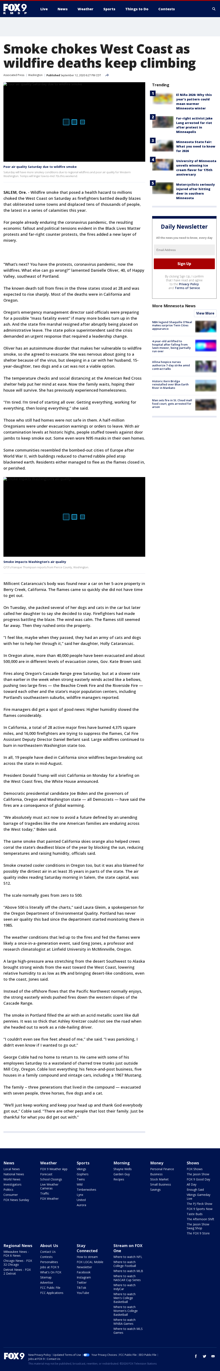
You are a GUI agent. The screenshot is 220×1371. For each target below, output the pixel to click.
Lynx (80, 1195)
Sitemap (46, 1277)
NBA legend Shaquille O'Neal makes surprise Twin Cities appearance (172, 325)
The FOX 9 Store (198, 1233)
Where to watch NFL (127, 1257)
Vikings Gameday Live (198, 1197)
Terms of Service (187, 288)
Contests (46, 1257)
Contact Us (48, 1252)
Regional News (17, 1245)
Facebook (83, 1272)
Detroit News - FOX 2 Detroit (17, 1272)
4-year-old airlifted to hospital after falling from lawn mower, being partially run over (171, 346)
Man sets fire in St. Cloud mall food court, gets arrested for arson (172, 403)
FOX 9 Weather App (53, 1169)
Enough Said (195, 1190)
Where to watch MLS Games (128, 1331)
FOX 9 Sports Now (199, 1209)
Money (156, 1162)
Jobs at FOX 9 (49, 1267)
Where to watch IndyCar (124, 1287)
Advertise (46, 1282)
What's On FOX (50, 1272)
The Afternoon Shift (200, 1219)
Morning (121, 1162)
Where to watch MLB (128, 1271)
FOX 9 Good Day (198, 1179)
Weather (48, 1162)
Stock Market (159, 1179)
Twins (81, 1179)
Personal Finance (162, 1169)
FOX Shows (195, 1169)
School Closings (51, 1179)
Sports (83, 1162)
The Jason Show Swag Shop (198, 1226)
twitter (204, 1356)
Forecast (46, 1174)
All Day (191, 1184)
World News (11, 1179)
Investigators (12, 1184)
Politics (8, 1190)
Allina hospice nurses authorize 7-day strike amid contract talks (171, 365)
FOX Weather (49, 1198)
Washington (35, 75)
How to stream (87, 1257)
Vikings (81, 1169)
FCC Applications (51, 1293)
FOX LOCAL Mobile (90, 1262)
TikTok (81, 1288)
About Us (49, 1245)
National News (13, 1174)
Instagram (84, 1277)
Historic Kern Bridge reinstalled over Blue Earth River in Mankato (170, 384)
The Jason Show (198, 1174)
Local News (11, 1169)
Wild (79, 1184)
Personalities (49, 1262)
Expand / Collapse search (214, 9)
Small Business (160, 1184)
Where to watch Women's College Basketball (125, 1311)
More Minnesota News (174, 305)
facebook (195, 1356)
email (213, 1356)
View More (205, 313)
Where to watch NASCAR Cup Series (127, 1278)
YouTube (83, 1293)
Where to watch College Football (124, 1264)
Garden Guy (121, 1174)
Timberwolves (86, 1190)
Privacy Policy (189, 284)
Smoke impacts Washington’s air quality (34, 562)
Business (156, 1174)
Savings (155, 1190)
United (81, 1200)
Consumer (10, 1195)
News (8, 1162)
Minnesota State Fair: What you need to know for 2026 (195, 146)
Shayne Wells (122, 1169)
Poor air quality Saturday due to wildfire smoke (40, 167)
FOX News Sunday (16, 1200)
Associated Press (13, 75)
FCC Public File (50, 1288)
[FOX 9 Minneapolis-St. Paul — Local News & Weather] (17, 9)
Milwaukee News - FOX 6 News (16, 1254)
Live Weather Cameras (49, 1186)
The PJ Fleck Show (199, 1204)
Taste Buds (195, 1214)
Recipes (118, 1179)
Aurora (81, 1205)
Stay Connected (87, 1248)
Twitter (82, 1282)
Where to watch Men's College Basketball (124, 1298)
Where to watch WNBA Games (124, 1322)
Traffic (44, 1193)
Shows (193, 1162)
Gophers (83, 1174)
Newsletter (84, 1267)
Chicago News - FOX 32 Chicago (17, 1263)
